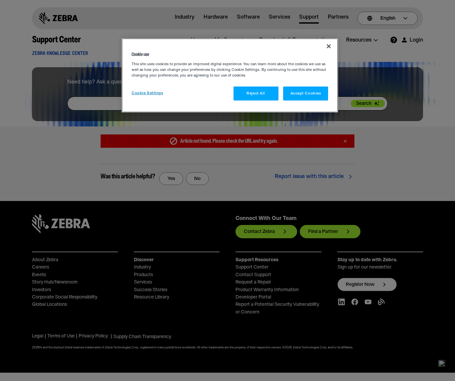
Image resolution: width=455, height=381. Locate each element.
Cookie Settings (147, 93)
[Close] (328, 46)
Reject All (255, 93)
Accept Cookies (305, 93)
